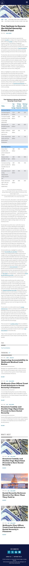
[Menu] (27, 2)
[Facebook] (8, 552)
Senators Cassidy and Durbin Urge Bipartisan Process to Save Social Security (13, 462)
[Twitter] (12, 552)
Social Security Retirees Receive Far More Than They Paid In (14, 495)
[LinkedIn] (15, 552)
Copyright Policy (18, 556)
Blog (8, 456)
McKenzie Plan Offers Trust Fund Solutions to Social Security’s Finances (13, 528)
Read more (2, 425)
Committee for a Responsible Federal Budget (2, 2)
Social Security (12, 456)
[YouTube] (19, 552)
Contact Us (8, 556)
